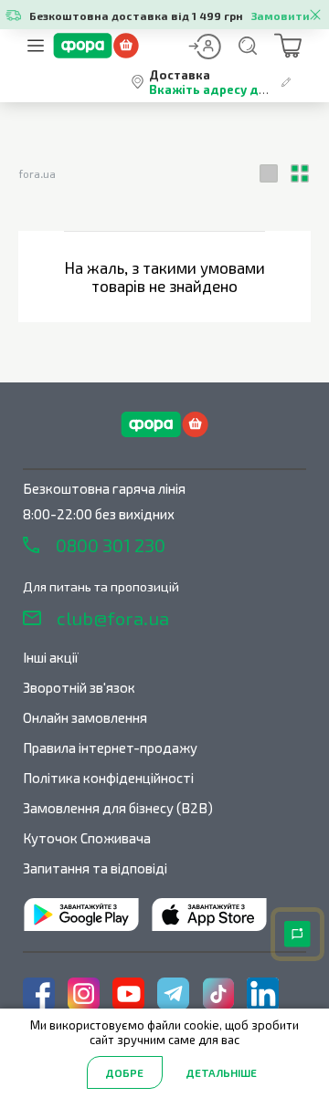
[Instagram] (84, 993)
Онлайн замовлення (85, 717)
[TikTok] (218, 993)
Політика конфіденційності (108, 777)
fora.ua (37, 173)
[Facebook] (39, 993)
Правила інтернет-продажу (110, 747)
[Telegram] (173, 993)
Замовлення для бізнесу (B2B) (118, 808)
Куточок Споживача (87, 838)
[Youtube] (128, 993)
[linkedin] (263, 993)
